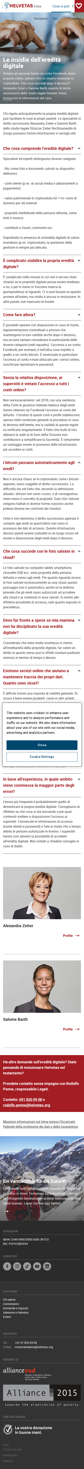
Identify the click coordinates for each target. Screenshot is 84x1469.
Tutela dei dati (12, 1449)
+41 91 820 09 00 (26, 1343)
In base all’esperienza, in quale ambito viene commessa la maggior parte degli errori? (38, 785)
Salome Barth (15, 1019)
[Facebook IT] (7, 1266)
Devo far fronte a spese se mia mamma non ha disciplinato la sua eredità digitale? (38, 626)
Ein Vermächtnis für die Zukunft (34, 1181)
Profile (68, 935)
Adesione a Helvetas (16, 1312)
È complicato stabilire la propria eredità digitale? (38, 263)
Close (42, 745)
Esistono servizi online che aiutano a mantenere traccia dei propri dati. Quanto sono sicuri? (36, 677)
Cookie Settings (42, 756)
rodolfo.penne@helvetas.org (26, 1105)
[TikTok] (27, 1266)
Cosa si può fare (60, 8)
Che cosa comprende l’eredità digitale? (38, 148)
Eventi (7, 1317)
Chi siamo (9, 1299)
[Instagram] (17, 1266)
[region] (42, 734)
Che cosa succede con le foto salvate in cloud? (39, 554)
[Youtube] (37, 1266)
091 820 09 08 (30, 1099)
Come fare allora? (19, 314)
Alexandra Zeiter (18, 925)
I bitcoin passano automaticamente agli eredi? (39, 465)
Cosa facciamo (41, 8)
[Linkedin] (47, 1266)
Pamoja (8, 1461)
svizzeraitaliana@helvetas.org (34, 1347)
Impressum (10, 1455)
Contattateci (11, 1304)
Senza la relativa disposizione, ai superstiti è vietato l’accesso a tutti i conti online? (36, 384)
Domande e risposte (15, 1308)
